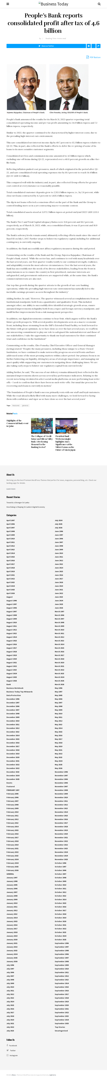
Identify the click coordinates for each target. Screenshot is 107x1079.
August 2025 (12, 677)
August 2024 (12, 673)
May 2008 (58, 706)
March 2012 (59, 637)
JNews (13, 1075)
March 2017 (59, 655)
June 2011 (59, 557)
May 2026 (58, 768)
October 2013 (60, 896)
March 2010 (59, 630)
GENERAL (10, 874)
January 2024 (12, 954)
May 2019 (58, 746)
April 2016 (11, 560)
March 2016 (59, 651)
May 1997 (58, 692)
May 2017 (58, 739)
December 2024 (13, 775)
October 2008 (60, 877)
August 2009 (12, 619)
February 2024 (12, 859)
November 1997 (61, 775)
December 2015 (13, 739)
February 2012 (12, 819)
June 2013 (59, 564)
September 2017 (62, 994)
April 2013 (11, 549)
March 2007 (59, 619)
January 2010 (12, 903)
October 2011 (60, 888)
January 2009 (12, 899)
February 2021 (12, 848)
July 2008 (10, 979)
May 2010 (58, 713)
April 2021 (11, 575)
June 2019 (59, 586)
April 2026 (11, 593)
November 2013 (61, 808)
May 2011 (58, 717)
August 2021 (12, 662)
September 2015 (62, 987)
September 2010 (62, 969)
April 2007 (11, 527)
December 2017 (13, 746)
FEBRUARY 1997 (13, 790)
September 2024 (62, 1020)
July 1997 (10, 969)
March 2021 (59, 666)
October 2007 (60, 874)
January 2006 (12, 888)
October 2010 (60, 885)
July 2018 (10, 1016)
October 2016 (60, 907)
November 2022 (61, 841)
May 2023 (58, 757)
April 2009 (11, 535)
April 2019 (11, 571)
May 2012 (58, 721)
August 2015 (12, 640)
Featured (11, 786)
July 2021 (10, 1023)
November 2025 (61, 859)
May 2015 (58, 732)
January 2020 (12, 939)
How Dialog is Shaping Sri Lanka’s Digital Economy (26, 507)
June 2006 (59, 538)
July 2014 (10, 1001)
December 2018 (13, 750)
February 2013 (12, 823)
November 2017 (61, 823)
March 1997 (59, 611)
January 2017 (12, 928)
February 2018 (12, 841)
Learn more (11, 489)
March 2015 (59, 648)
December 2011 (13, 724)
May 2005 (58, 695)
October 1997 (60, 866)
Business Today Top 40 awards (20, 692)
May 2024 (58, 761)
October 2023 (60, 932)
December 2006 (13, 706)
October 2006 (60, 870)
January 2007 (12, 892)
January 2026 (12, 961)
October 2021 (60, 925)
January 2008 (12, 896)
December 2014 (13, 735)
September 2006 (62, 954)
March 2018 (59, 659)
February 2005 (12, 794)
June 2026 (59, 608)
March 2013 (59, 640)
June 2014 (59, 568)
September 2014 (62, 983)
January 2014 (12, 918)
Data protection (14, 695)
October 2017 (60, 910)
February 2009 (12, 808)
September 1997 (62, 947)
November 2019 (61, 830)
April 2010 (11, 538)
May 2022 (58, 753)
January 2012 (12, 910)
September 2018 (62, 998)
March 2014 (59, 644)
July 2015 (10, 1005)
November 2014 (61, 812)
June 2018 (59, 582)
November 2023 (61, 848)
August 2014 (12, 637)
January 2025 (12, 958)
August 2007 (12, 611)
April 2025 (11, 589)
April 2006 (11, 524)
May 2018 (58, 743)
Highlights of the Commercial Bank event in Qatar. (17, 423)
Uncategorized (61, 1031)
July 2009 (10, 983)
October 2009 (60, 881)
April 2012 (11, 546)
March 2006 (59, 615)
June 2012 (59, 560)
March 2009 (59, 626)
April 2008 (11, 531)
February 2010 (12, 812)
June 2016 (59, 575)
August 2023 (12, 670)
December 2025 (13, 779)
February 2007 (12, 801)
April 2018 (11, 568)
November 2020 (61, 834)
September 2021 (62, 1009)
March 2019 (59, 662)
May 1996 (58, 688)
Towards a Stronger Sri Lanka (18, 502)
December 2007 (13, 710)
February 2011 (12, 815)
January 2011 (12, 907)
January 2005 (12, 885)
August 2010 (12, 622)
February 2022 (12, 852)
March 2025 (59, 681)
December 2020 (13, 757)
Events (9, 783)
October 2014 (60, 899)
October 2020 (60, 921)
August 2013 (12, 633)
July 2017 (10, 1012)
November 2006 (61, 779)
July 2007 (10, 976)
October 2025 (60, 939)
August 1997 (12, 604)
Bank (9, 684)
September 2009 (62, 965)
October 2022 (60, 928)
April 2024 (11, 586)
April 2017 (11, 564)
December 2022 (13, 764)
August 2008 (12, 615)
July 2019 (10, 1020)
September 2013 (62, 979)
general (25, 405)
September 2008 (62, 961)
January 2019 (12, 936)
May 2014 (58, 728)
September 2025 (62, 1023)
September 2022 (62, 1012)
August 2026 (12, 681)
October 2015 (60, 903)
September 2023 (62, 1016)
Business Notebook (15, 688)
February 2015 (12, 830)
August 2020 (12, 659)
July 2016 (10, 1009)
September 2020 (62, 1005)
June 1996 (59, 531)
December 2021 (13, 761)
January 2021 (12, 943)
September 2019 (62, 1001)
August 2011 (12, 626)
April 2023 (11, 582)
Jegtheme (52, 1075)
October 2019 (60, 918)
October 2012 (60, 892)
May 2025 (58, 764)
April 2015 (11, 557)
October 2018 (60, 914)
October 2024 (60, 936)
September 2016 (62, 990)
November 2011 (61, 801)
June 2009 (59, 549)
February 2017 (12, 837)
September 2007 (62, 958)
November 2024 (61, 852)
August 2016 (12, 644)
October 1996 (60, 863)
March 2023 (59, 673)
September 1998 (62, 950)
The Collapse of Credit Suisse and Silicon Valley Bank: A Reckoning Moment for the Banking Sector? (42, 441)
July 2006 (10, 972)
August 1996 (12, 600)
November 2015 (61, 815)
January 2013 (12, 914)
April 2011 (11, 542)
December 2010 (13, 721)
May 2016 (58, 735)
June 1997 (59, 535)
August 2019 (12, 655)
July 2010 (10, 987)
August (10, 597)
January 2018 (12, 932)
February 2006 (12, 797)
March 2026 (59, 684)
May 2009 (58, 710)
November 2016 (61, 819)
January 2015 (12, 921)
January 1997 (12, 877)
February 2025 (12, 866)
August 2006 (12, 608)
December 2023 (13, 772)
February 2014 (12, 826)
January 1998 (12, 881)
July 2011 (10, 990)
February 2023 (12, 856)
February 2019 (12, 845)
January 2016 (12, 925)
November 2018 (61, 826)
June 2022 (59, 593)
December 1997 (13, 702)
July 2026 (58, 527)
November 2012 (61, 805)
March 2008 (59, 622)
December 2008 (13, 713)
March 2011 (59, 633)
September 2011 (62, 972)
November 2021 (61, 837)
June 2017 (59, 579)
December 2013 (13, 732)
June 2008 (59, 546)
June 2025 (59, 604)
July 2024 (58, 520)
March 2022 (59, 670)
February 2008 (12, 805)
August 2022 (12, 666)
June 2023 (37, 431)
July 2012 (10, 994)
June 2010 (59, 553)
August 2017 (12, 648)
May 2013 (58, 724)
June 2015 (59, 571)
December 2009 (13, 717)
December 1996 (13, 699)
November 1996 (61, 772)
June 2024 (59, 600)
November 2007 (61, 786)
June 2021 (59, 589)
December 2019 (13, 753)
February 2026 (12, 870)
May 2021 (58, 750)
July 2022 (10, 1027)
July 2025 (58, 524)
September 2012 (62, 976)
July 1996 (10, 965)
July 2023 (10, 1031)
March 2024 (59, 677)
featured (16, 405)
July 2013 (10, 998)
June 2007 (59, 542)
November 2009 (61, 794)
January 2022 (12, 947)
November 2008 (61, 790)
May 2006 (58, 699)
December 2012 (13, 728)
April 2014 (11, 553)
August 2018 (12, 651)
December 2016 (13, 743)
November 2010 (61, 797)
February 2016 (12, 834)
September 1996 (62, 943)
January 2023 (12, 950)
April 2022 (11, 579)
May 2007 (58, 702)
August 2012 (12, 630)
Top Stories (60, 1027)
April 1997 (11, 520)
